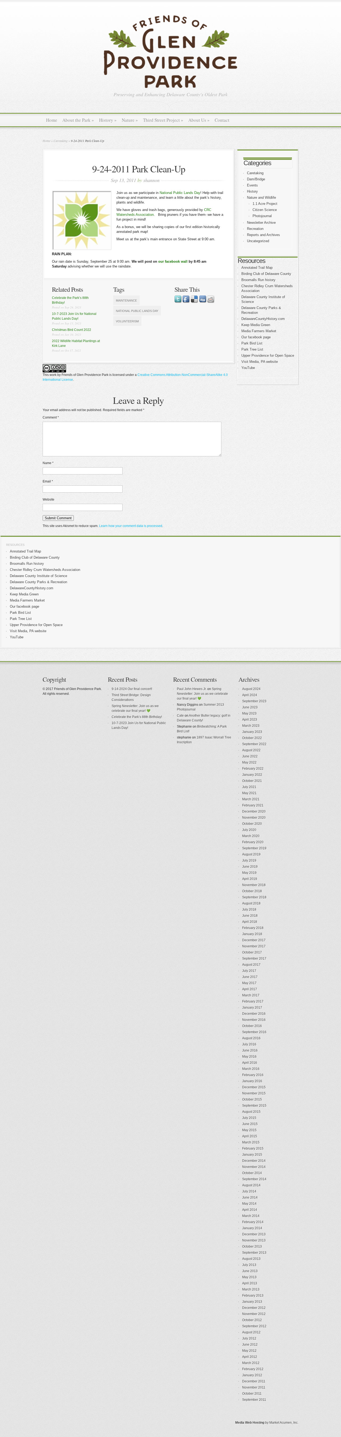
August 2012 (251, 1332)
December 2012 (254, 1308)
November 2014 (254, 1167)
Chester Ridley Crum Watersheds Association (45, 570)
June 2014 (250, 1197)
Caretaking (61, 141)
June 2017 (250, 977)
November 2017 (254, 946)
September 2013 (254, 1253)
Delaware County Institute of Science (38, 576)
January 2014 (252, 1228)
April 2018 (249, 922)
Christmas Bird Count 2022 (71, 330)
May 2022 (249, 762)
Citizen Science (265, 210)
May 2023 (249, 713)
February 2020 (252, 842)
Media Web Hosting (249, 1422)
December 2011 (253, 1381)
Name (48, 463)
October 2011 (252, 1393)
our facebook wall (173, 261)
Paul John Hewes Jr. (191, 689)
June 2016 (250, 1050)
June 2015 (250, 1124)
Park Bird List (251, 343)
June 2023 (250, 707)
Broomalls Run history (258, 280)
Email (48, 481)
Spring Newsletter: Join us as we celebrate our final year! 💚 (202, 693)
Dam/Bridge (256, 179)
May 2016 (249, 1056)
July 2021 (249, 787)
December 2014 (254, 1161)
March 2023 (250, 726)
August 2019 (251, 854)
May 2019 (249, 873)
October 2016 (252, 1026)
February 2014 (252, 1222)
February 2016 (252, 1075)
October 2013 (252, 1246)
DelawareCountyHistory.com (263, 319)
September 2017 (254, 958)
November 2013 (254, 1240)
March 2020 (250, 836)
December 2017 (254, 940)
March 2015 (250, 1142)
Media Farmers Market (258, 331)
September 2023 (254, 701)
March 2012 (250, 1363)
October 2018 (252, 891)
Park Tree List (252, 349)
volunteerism (127, 321)
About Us (199, 120)
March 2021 (250, 799)
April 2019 (249, 879)
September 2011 (254, 1400)
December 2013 (254, 1234)
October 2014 (252, 1173)
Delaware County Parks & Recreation (38, 582)
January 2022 (252, 775)
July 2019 (249, 860)
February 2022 (252, 768)
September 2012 (254, 1326)
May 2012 (249, 1351)
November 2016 (254, 1020)
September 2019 (254, 848)
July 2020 (249, 830)
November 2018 (254, 885)
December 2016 (254, 1014)
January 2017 (252, 1007)
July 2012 (249, 1338)
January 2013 (252, 1302)
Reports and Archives (263, 235)
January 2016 (252, 1081)
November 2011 (253, 1387)
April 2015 (249, 1136)
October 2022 (252, 738)
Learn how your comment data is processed (130, 526)
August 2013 (251, 1259)
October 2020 (252, 824)
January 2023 (252, 732)
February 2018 (252, 928)
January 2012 (252, 1375)
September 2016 (254, 1032)
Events (252, 185)
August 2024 (251, 689)
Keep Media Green (255, 325)
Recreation (255, 229)
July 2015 (249, 1118)
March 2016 (250, 1069)
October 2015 (252, 1099)
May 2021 (249, 793)
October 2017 (252, 952)
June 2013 (250, 1271)
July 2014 (249, 1191)
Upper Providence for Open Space (267, 356)
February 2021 (252, 805)
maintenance (126, 300)
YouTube (248, 368)
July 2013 (249, 1265)
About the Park (78, 120)
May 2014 (249, 1203)
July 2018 (249, 909)
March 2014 (250, 1216)
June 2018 (250, 916)
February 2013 (252, 1295)
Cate (180, 715)
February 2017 (252, 1001)
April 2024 (249, 695)
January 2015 (252, 1154)
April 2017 (249, 989)
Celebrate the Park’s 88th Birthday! (137, 717)
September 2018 (254, 897)
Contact (222, 120)
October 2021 (252, 781)
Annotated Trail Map (257, 268)
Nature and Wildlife (261, 198)
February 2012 (252, 1369)
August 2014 (251, 1185)
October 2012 (252, 1320)
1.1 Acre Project (265, 204)
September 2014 (254, 1179)
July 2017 (249, 971)
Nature (130, 120)
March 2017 (250, 995)
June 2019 (250, 866)
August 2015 (251, 1112)
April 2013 (249, 1283)
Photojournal (262, 216)
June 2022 (250, 756)
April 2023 (249, 719)
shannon (151, 180)
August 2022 (251, 750)
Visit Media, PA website (259, 362)
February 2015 (252, 1148)
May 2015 (249, 1130)
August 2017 (251, 965)
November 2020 (254, 817)
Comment (51, 417)
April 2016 (249, 1063)
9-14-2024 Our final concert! (132, 689)
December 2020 (254, 811)
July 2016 (249, 1044)
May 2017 (249, 983)
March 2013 (250, 1289)
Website (48, 499)
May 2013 (249, 1277)
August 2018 (251, 903)
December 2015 (254, 1087)
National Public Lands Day (180, 193)
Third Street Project (163, 120)
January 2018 (252, 934)
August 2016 (251, 1038)
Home (51, 120)
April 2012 (249, 1357)
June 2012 (250, 1344)
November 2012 (254, 1314)
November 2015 (254, 1093)
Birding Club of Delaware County (266, 274)
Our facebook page (256, 337)
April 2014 (249, 1210)
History (108, 120)
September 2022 (254, 744)
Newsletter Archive (261, 223)
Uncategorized (258, 241)
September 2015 (254, 1105)
